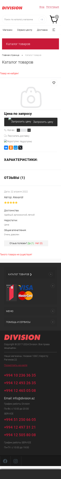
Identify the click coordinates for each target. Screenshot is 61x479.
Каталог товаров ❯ (20, 274)
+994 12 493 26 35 (20, 383)
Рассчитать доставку (18, 135)
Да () (31, 243)
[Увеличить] (30, 98)
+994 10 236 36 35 (20, 375)
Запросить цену (43, 121)
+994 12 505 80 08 (20, 435)
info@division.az (24, 398)
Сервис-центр (24, 30)
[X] (20, 148)
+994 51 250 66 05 (20, 419)
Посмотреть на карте (15, 365)
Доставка (42, 30)
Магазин (7, 30)
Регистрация (52, 7)
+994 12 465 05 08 (20, 390)
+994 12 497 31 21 (20, 427)
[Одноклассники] (11, 148)
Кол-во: (11, 130)
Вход (41, 7)
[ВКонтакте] (6, 148)
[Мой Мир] (16, 148)
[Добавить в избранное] (54, 83)
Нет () (39, 243)
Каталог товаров (18, 44)
